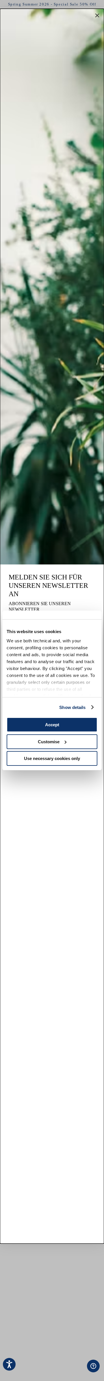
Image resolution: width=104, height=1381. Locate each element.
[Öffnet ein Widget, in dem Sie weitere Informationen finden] (63, 1371)
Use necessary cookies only (52, 758)
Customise (49, 741)
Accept (52, 724)
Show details (72, 707)
